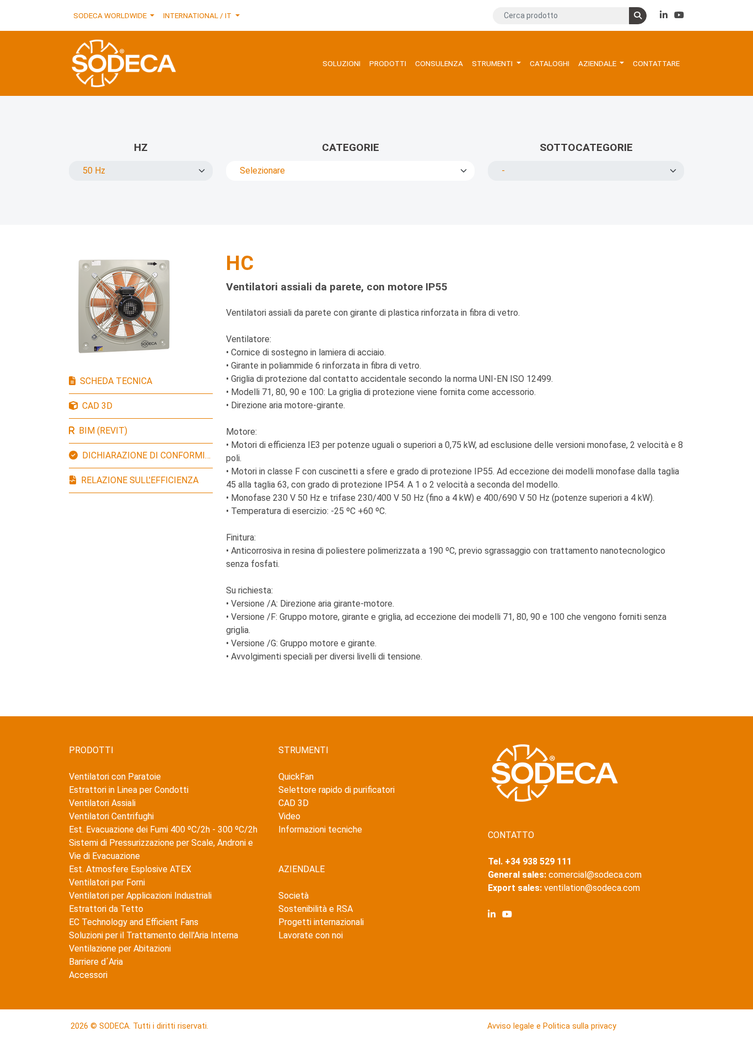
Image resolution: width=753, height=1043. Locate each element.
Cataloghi (549, 63)
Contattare (656, 63)
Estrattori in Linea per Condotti (129, 790)
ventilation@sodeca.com (592, 888)
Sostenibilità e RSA (315, 909)
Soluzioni (341, 63)
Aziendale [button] (598, 63)
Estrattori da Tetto (106, 909)
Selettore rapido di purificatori (336, 790)
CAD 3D (97, 406)
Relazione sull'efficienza (139, 480)
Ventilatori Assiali (102, 803)
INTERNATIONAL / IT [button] (198, 15)
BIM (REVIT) (103, 430)
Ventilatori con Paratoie (115, 776)
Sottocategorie (586, 147)
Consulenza (439, 63)
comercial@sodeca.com (595, 874)
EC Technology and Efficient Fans (133, 922)
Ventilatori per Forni (107, 882)
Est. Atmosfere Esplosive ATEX (130, 869)
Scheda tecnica (116, 381)
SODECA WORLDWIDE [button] (110, 15)
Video (289, 816)
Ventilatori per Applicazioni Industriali (140, 895)
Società (293, 895)
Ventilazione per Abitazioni (120, 948)
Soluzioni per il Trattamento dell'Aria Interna (153, 935)
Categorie (350, 147)
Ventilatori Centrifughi (111, 816)
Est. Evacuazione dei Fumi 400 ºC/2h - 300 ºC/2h (163, 829)
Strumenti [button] (493, 63)
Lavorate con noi (310, 935)
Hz (141, 147)
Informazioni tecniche (320, 829)
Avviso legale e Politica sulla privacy (551, 1026)
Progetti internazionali (321, 922)
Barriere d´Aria (96, 961)
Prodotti (387, 63)
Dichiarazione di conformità (147, 455)
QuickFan (296, 776)
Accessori (88, 975)
